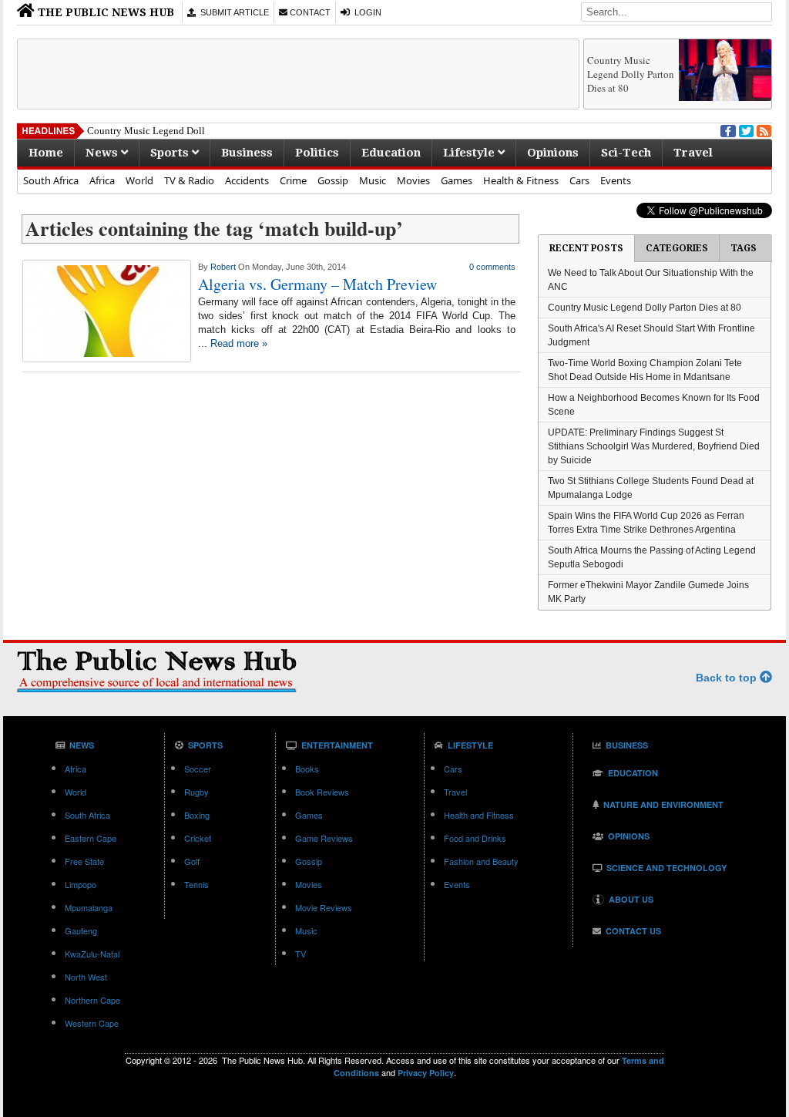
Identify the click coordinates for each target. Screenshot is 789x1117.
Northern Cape (92, 1000)
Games (456, 180)
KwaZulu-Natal (92, 953)
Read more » (238, 343)
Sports (171, 153)
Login (365, 12)
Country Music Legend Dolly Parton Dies (173, 130)
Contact (309, 12)
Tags (743, 248)
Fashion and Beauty (481, 861)
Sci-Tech (626, 153)
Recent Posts (586, 248)
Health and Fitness (479, 815)
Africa (102, 180)
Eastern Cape (90, 838)
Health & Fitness (521, 180)
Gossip (332, 180)
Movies (413, 180)
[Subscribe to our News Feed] (763, 129)
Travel (693, 153)
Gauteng (81, 930)
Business (247, 153)
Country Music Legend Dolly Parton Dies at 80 (630, 74)
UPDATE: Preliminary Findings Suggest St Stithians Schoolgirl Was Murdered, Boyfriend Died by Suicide (654, 446)
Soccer (197, 768)
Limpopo (80, 884)
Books (307, 768)
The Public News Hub (104, 12)
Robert (223, 266)
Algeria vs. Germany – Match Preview (317, 284)
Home (46, 153)
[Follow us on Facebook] (726, 129)
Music (372, 180)
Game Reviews (324, 838)
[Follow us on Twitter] (745, 129)
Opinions (553, 153)
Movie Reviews (323, 907)
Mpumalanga (88, 907)
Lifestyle (470, 153)
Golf (192, 861)
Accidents (247, 180)
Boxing (197, 815)
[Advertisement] (298, 74)
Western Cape (92, 1023)
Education (391, 153)
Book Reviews (322, 792)
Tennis (196, 884)
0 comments (492, 266)
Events (615, 180)
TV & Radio (189, 180)
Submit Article (232, 12)
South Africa (51, 180)
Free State (84, 861)
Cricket (197, 838)
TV (300, 953)
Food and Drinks (475, 838)
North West (86, 977)
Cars (579, 180)
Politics (317, 153)
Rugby (196, 792)
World (139, 180)
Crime (293, 180)
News (103, 153)
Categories (677, 248)
